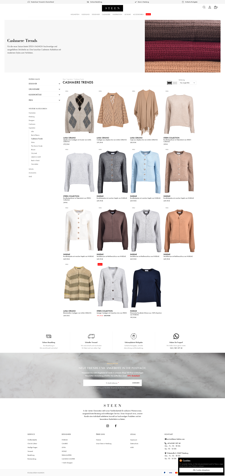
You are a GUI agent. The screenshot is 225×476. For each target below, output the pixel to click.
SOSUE (64, 451)
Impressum (133, 440)
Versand (30, 451)
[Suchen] (204, 8)
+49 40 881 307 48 (173, 443)
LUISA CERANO (69, 138)
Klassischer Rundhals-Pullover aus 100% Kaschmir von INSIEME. (146, 314)
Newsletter (34, 164)
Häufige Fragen (32, 447)
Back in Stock (35, 160)
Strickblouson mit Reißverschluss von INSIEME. (111, 256)
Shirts (33, 142)
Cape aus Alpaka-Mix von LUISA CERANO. (144, 140)
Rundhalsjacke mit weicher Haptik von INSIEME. (112, 198)
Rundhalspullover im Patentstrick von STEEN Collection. (177, 141)
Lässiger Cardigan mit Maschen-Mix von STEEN (112, 313)
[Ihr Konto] (210, 8)
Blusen (33, 149)
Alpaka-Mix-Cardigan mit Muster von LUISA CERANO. (77, 141)
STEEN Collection (171, 138)
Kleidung (31, 117)
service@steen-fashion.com (176, 439)
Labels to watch (36, 157)
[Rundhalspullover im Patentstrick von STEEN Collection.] (179, 112)
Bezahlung (31, 455)
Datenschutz (134, 443)
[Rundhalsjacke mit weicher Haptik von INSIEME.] (113, 171)
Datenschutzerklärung (128, 388)
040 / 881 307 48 (176, 348)
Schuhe (31, 169)
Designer (33, 83)
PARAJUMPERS (66, 455)
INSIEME (100, 196)
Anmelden (135, 383)
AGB (131, 447)
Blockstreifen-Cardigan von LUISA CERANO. (77, 313)
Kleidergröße (35, 94)
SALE (30, 176)
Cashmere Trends (37, 139)
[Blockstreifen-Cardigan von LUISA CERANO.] (79, 285)
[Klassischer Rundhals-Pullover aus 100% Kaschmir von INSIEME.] (146, 285)
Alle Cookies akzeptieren (201, 470)
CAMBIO (65, 443)
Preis (31, 100)
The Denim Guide (36, 146)
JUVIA (64, 447)
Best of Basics (35, 135)
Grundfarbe (34, 89)
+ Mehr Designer (67, 463)
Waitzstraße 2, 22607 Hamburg (177, 453)
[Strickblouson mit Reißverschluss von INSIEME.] (113, 229)
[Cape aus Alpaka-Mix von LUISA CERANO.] (146, 112)
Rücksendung (32, 459)
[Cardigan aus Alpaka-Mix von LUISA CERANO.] (113, 112)
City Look (34, 153)
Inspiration (32, 128)
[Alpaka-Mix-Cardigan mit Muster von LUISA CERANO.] (79, 112)
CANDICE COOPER (68, 459)
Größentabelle (32, 440)
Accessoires (32, 173)
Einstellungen (201, 474)
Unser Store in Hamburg (103, 443)
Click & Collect (32, 443)
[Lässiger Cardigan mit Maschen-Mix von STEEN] (113, 285)
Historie (98, 440)
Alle (32, 131)
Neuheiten (32, 113)
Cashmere (32, 124)
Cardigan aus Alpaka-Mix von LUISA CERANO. (112, 140)
